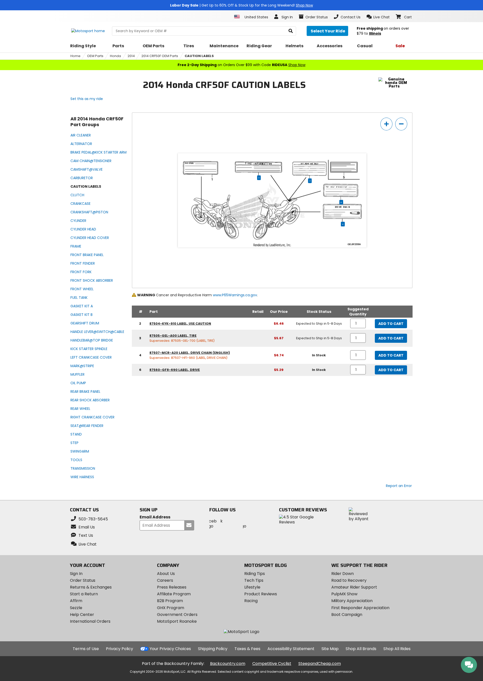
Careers (165, 580)
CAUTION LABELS (199, 56)
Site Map (330, 649)
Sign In (76, 573)
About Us (166, 573)
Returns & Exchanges (91, 587)
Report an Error (399, 485)
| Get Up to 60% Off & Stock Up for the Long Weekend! (241, 5)
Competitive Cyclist (271, 663)
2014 (131, 56)
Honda (115, 56)
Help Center (82, 614)
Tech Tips (253, 580)
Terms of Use (86, 649)
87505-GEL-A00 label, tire (172, 335)
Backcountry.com (227, 663)
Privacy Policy (119, 649)
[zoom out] (401, 124)
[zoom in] (386, 124)
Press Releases (171, 587)
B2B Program (170, 601)
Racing (251, 601)
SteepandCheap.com (319, 663)
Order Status (82, 580)
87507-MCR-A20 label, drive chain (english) (189, 353)
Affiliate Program (174, 594)
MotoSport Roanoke (177, 621)
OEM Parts (95, 56)
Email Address (155, 517)
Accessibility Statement (290, 649)
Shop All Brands (361, 649)
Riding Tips (254, 573)
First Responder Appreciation (360, 608)
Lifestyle (252, 587)
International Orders (90, 621)
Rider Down (342, 573)
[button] (378, 17)
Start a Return (84, 594)
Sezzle (76, 608)
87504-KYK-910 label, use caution (180, 323)
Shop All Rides (397, 649)
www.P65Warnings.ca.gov (235, 295)
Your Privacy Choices (170, 648)
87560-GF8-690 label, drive (174, 370)
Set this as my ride (86, 98)
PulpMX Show (344, 594)
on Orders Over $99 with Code (241, 64)
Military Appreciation (352, 601)
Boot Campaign (346, 614)
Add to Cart (391, 323)
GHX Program (170, 608)
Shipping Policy (212, 649)
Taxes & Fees (247, 649)
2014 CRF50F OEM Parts (159, 56)
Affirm (76, 601)
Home (75, 56)
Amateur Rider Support (354, 587)
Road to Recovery (349, 580)
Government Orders (177, 614)
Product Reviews (260, 594)
